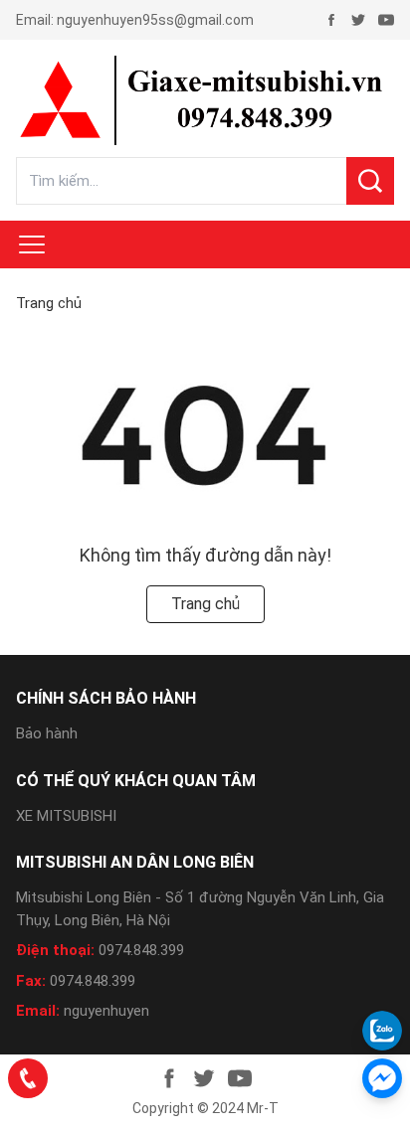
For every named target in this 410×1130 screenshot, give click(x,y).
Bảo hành (47, 733)
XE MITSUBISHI (66, 816)
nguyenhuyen (106, 1011)
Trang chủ (49, 303)
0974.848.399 (141, 950)
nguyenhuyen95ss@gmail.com (155, 20)
